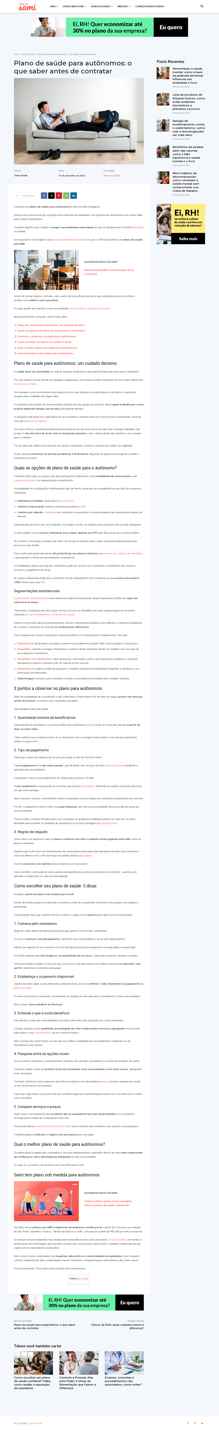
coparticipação (108, 823)
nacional (105, 1081)
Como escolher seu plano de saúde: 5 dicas (44, 342)
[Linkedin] (73, 195)
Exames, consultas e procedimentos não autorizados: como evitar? (123, 1381)
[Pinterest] (59, 195)
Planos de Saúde (100, 6)
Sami (52, 6)
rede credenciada (114, 765)
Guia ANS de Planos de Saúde (53, 1126)
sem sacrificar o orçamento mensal (89, 308)
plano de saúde (22, 987)
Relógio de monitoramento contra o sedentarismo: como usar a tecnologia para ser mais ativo (189, 128)
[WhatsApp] (66, 195)
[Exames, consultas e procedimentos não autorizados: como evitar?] (124, 1363)
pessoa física (65, 500)
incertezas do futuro (25, 383)
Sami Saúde (20, 175)
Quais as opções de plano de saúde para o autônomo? (51, 330)
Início (16, 54)
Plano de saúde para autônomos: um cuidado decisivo (50, 325)
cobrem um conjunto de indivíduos (122, 553)
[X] (51, 195)
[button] (202, 6)
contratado (50, 512)
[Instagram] (195, 1423)
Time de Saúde (117, 1239)
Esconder (82, 1278)
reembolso (88, 786)
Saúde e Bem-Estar (73, 6)
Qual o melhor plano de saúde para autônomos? (47, 347)
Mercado (122, 6)
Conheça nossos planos (149, 6)
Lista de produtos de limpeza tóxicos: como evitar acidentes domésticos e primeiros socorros (189, 101)
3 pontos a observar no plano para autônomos (46, 336)
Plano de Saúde (28, 54)
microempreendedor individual (70, 239)
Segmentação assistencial (29, 598)
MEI (83, 506)
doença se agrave (36, 421)
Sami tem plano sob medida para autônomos (45, 353)
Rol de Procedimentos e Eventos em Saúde (50, 614)
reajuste (87, 855)
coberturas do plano (25, 480)
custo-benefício (42, 1032)
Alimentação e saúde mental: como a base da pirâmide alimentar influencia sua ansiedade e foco (188, 75)
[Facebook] (44, 195)
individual (137, 227)
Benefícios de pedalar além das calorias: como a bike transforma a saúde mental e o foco (188, 154)
